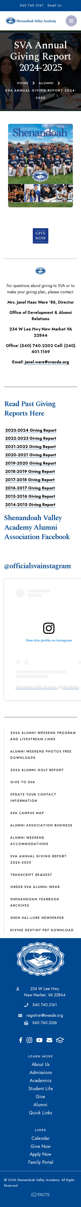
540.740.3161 (32, 5)
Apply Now (40, 1154)
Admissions (40, 1072)
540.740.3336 (44, 1023)
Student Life (40, 1088)
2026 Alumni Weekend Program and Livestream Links (43, 736)
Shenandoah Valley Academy (36, 687)
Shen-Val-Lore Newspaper (37, 917)
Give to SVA (22, 782)
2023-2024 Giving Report (30, 430)
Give (40, 1096)
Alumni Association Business (41, 825)
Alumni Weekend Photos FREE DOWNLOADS (41, 754)
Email (49, 1040)
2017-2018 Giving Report (30, 480)
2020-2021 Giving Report (30, 455)
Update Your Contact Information (33, 797)
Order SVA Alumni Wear (35, 887)
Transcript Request (31, 875)
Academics (40, 1080)
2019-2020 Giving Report (30, 463)
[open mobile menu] (71, 20)
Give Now (41, 1146)
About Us (41, 1064)
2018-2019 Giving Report (30, 471)
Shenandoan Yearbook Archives (34, 902)
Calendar (41, 1138)
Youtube (39, 1040)
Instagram (29, 1040)
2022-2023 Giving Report (30, 438)
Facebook (20, 1040)
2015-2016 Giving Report (30, 496)
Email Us (55, 5)
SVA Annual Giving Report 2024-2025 (38, 859)
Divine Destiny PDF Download (42, 930)
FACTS (60, 1040)
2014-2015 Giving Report (30, 505)
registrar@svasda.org (44, 1015)
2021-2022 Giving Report (30, 447)
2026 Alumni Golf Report (37, 770)
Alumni (40, 1104)
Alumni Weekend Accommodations (29, 840)
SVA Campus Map (27, 813)
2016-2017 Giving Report (30, 488)
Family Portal (40, 1162)
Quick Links (40, 1112)
